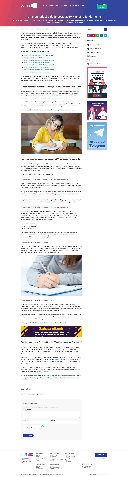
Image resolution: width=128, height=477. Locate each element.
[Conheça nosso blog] (90, 467)
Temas (92, 60)
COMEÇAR (102, 7)
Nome (25, 420)
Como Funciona (54, 455)
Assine (82, 5)
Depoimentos (75, 5)
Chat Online (53, 470)
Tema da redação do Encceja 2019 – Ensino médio (37, 62)
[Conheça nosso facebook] (83, 467)
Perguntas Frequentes (40, 458)
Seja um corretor (39, 468)
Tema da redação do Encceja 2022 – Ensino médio (37, 72)
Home (45, 5)
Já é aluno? (102, 4)
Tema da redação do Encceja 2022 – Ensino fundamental (39, 69)
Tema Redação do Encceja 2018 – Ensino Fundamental (38, 55)
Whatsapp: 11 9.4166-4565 (56, 459)
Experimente (51, 5)
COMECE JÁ (101, 455)
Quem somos (68, 460)
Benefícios (37, 467)
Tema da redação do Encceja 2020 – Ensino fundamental (39, 65)
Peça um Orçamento (55, 458)
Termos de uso (93, 474)
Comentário (27, 410)
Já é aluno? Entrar (100, 458)
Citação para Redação (95, 48)
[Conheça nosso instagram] (87, 467)
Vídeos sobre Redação (96, 63)
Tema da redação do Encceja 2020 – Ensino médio (37, 67)
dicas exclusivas (58, 359)
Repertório (93, 56)
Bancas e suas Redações (96, 45)
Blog (36, 459)
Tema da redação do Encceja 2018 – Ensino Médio (37, 58)
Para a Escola (67, 5)
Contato (37, 460)
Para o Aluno (58, 5)
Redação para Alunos (70, 458)
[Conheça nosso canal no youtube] (85, 467)
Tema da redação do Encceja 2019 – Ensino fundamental (39, 60)
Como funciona (39, 466)
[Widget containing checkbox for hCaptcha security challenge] (34, 427)
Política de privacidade (102, 474)
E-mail (53, 420)
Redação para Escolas (70, 456)
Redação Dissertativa (95, 52)
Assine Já (37, 455)
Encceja (62, 211)
